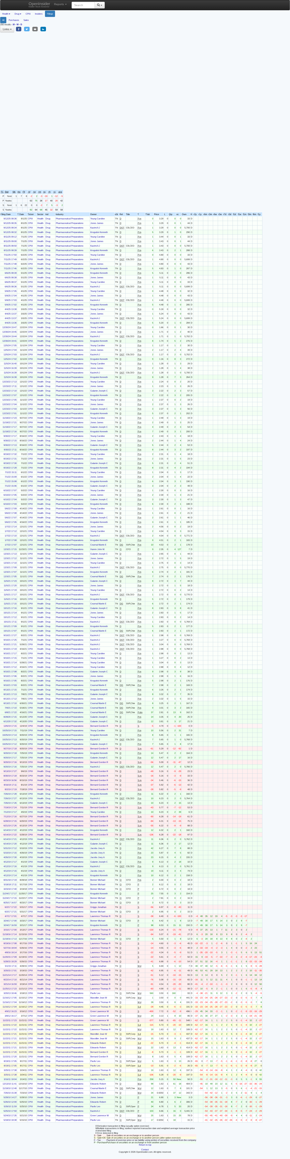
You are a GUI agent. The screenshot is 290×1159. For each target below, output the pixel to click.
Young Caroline (97, 218)
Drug (48, 218)
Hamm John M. (97, 549)
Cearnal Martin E (98, 545)
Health (40, 218)
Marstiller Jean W (98, 998)
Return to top (145, 1145)
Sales (26, 20)
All (3, 20)
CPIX (28, 14)
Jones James (96, 223)
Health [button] (5, 14)
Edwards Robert (98, 1043)
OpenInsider (39, 5)
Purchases (14, 20)
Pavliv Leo (95, 993)
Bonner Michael (97, 880)
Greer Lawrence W (99, 1011)
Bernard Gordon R (99, 726)
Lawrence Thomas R (100, 916)
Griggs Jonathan (98, 907)
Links (6, 29)
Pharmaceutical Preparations (69, 218)
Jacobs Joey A (97, 848)
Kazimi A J (95, 227)
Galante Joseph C (99, 391)
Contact (145, 1149)
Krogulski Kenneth (99, 232)
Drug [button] (17, 14)
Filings (50, 14)
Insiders (39, 14)
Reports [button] (59, 4)
